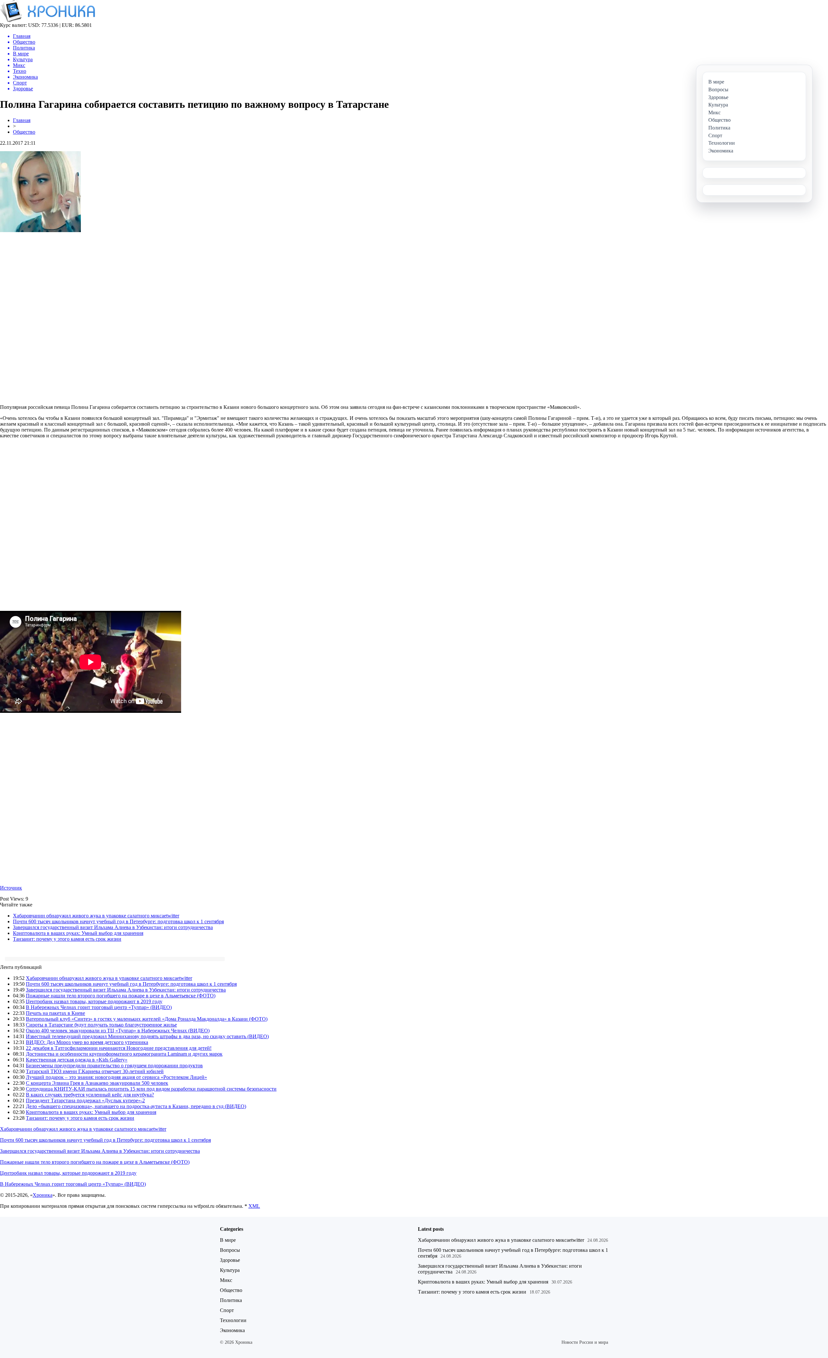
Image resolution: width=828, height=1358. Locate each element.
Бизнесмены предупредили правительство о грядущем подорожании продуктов (114, 1065)
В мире (228, 1240)
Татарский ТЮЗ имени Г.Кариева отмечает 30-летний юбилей (95, 1071)
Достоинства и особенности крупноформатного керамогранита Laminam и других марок (124, 1054)
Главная (21, 120)
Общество (24, 132)
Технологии (233, 1320)
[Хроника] (47, 20)
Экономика (232, 1330)
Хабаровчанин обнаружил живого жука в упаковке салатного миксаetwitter (96, 915)
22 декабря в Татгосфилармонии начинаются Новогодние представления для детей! (119, 1048)
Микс (226, 1280)
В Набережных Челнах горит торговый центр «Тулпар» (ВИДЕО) (99, 1007)
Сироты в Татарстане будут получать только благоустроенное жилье (101, 1024)
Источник (11, 888)
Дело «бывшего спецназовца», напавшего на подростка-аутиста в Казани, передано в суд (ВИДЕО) (136, 1106)
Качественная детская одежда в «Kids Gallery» (76, 1059)
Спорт (227, 1310)
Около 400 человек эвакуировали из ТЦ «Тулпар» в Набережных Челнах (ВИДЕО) (118, 1030)
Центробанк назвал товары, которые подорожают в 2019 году (94, 1001)
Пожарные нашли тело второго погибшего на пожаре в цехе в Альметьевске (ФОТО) (120, 995)
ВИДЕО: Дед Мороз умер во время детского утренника (87, 1042)
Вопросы (230, 1250)
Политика (231, 1300)
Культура (230, 1270)
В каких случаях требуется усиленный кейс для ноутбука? (90, 1094)
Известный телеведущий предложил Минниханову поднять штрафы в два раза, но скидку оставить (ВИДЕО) (147, 1036)
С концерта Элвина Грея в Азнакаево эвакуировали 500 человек (97, 1083)
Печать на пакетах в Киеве (55, 1013)
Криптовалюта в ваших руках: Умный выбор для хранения (78, 933)
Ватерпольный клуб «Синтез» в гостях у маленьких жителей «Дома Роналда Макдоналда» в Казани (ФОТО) (146, 1019)
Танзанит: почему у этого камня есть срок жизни (67, 939)
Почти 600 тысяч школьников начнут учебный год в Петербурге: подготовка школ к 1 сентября (118, 921)
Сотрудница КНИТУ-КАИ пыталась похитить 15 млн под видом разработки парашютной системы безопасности (151, 1089)
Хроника (42, 1195)
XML (254, 1206)
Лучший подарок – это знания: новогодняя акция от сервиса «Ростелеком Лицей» (116, 1077)
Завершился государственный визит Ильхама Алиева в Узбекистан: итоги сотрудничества (113, 927)
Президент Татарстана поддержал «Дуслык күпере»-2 (85, 1100)
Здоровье (230, 1260)
